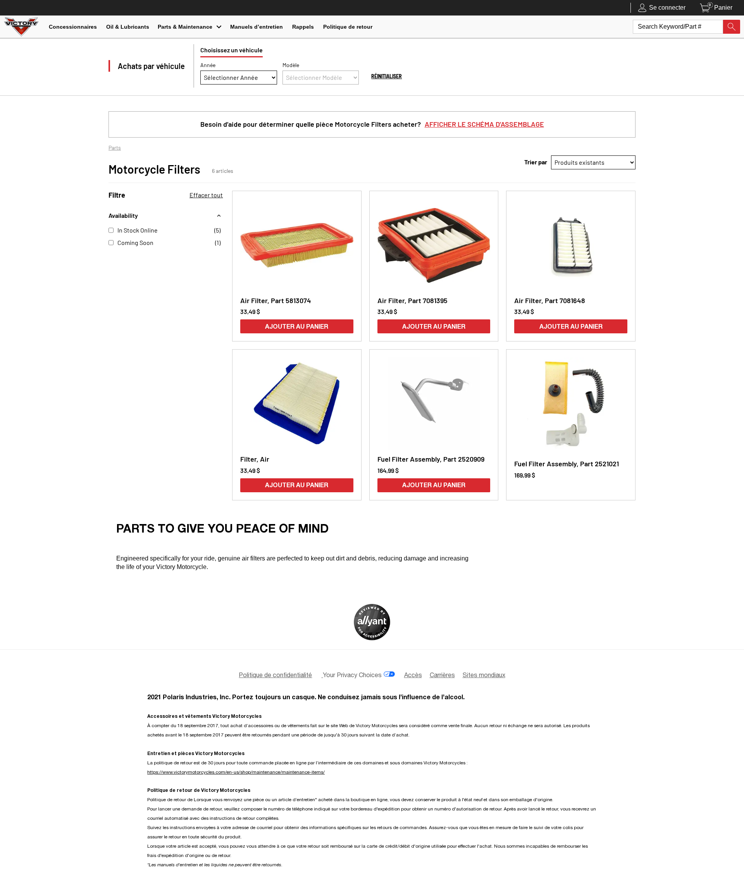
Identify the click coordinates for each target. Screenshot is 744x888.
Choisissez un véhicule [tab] (231, 49)
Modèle (290, 65)
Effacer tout (206, 194)
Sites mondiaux (484, 674)
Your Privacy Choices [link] (352, 674)
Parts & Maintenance (185, 27)
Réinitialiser (386, 76)
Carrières (442, 674)
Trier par (535, 162)
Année (207, 65)
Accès (413, 674)
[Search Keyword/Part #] (731, 27)
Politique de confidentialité (275, 674)
